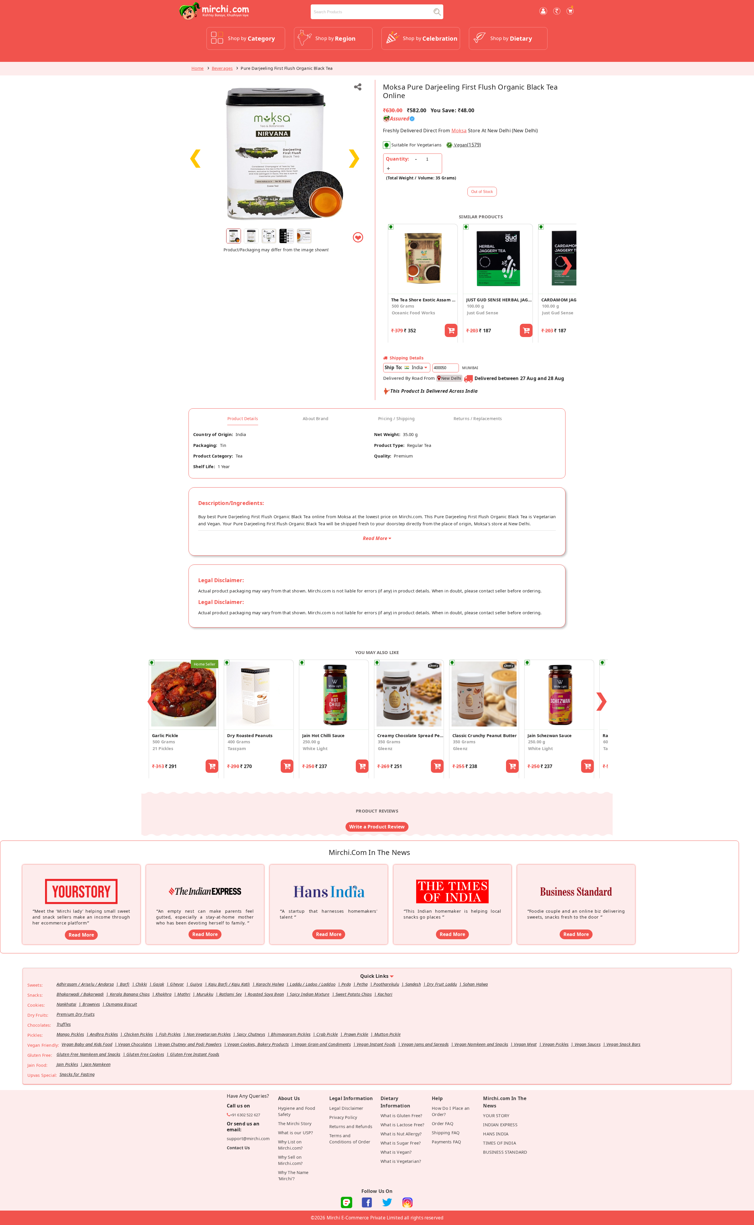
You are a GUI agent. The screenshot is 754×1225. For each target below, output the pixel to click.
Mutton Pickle (387, 1034)
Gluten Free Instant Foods (194, 1054)
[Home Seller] (184, 726)
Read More (81, 935)
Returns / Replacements (478, 418)
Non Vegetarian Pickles (209, 1034)
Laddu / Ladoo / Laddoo (312, 984)
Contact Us (238, 1147)
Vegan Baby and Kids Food (87, 1044)
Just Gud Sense (482, 313)
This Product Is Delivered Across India (434, 391)
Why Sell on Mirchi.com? (290, 1160)
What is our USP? (295, 1132)
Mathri (183, 994)
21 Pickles (163, 748)
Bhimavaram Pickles (290, 1034)
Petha (362, 984)
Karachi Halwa (270, 984)
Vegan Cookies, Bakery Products (258, 1044)
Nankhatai (66, 1004)
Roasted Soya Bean (266, 994)
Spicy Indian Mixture (309, 994)
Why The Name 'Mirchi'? (293, 1175)
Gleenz (385, 748)
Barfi (125, 984)
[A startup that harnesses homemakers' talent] (329, 882)
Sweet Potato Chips (353, 994)
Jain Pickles (67, 1064)
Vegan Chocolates (135, 1044)
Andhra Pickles (104, 1034)
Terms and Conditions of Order (349, 1139)
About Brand (315, 418)
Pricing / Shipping (396, 418)
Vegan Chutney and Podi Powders (189, 1044)
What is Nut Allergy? (401, 1134)
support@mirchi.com (248, 1138)
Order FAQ (442, 1123)
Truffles (64, 1024)
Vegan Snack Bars (623, 1044)
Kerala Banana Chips (130, 994)
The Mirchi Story (295, 1123)
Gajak (158, 984)
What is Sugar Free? (401, 1143)
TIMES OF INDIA (499, 1143)
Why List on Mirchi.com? (290, 1145)
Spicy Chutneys (251, 1034)
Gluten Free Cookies (145, 1054)
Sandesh (413, 984)
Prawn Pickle (356, 1034)
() (467, 144)
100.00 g (475, 306)
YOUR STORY (496, 1115)
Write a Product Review (377, 826)
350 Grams (389, 741)
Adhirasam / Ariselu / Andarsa (85, 984)
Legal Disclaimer (346, 1108)
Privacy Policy (343, 1117)
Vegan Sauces (588, 1044)
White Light (315, 748)
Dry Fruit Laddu (442, 984)
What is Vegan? (396, 1152)
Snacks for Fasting (77, 1074)
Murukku (204, 994)
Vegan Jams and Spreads (425, 1044)
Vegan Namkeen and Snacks (481, 1044)
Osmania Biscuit (121, 1004)
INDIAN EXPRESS (500, 1124)
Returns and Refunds (350, 1126)
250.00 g (311, 741)
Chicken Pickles (138, 1034)
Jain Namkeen (97, 1064)
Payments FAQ (446, 1142)
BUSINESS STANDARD (505, 1152)
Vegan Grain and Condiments (323, 1044)
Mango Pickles (70, 1034)
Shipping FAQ (445, 1132)
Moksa (459, 130)
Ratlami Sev (230, 994)
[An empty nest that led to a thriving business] (205, 882)
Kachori (385, 994)
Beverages (222, 68)
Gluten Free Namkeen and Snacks (88, 1054)
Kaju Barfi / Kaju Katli (229, 984)
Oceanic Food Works (413, 313)
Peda (346, 984)
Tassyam (237, 748)
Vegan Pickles (555, 1044)
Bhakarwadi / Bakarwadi (80, 994)
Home (197, 68)
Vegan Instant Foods (376, 1044)
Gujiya (196, 984)
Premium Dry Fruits (76, 1014)
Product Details (242, 418)
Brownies (91, 1004)
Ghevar (177, 984)
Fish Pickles (170, 1034)
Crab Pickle (327, 1034)
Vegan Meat (525, 1044)
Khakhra (163, 994)
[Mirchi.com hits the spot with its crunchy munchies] (452, 882)
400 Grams (239, 741)
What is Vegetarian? (401, 1161)
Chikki (141, 984)
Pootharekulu (386, 984)
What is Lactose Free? (402, 1124)
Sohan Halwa (475, 984)
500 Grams (403, 306)
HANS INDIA (495, 1134)
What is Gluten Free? (401, 1115)
